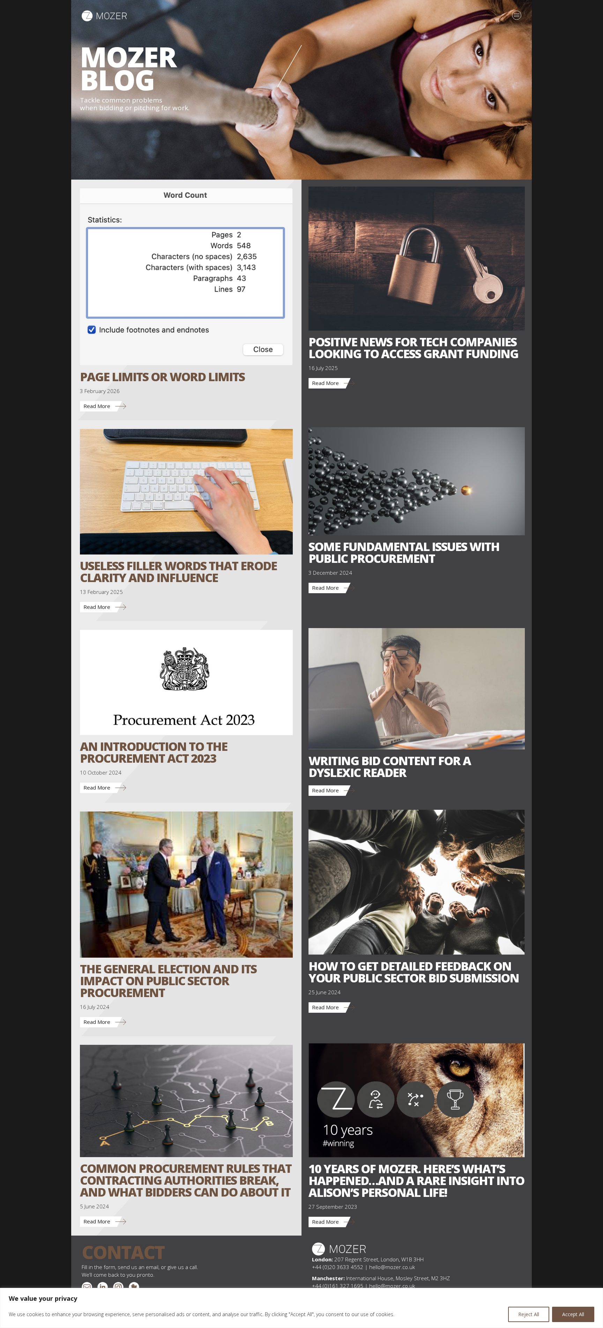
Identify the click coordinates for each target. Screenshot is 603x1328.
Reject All (528, 1314)
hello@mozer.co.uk (392, 1266)
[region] (301, 1308)
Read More (96, 405)
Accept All (573, 1314)
